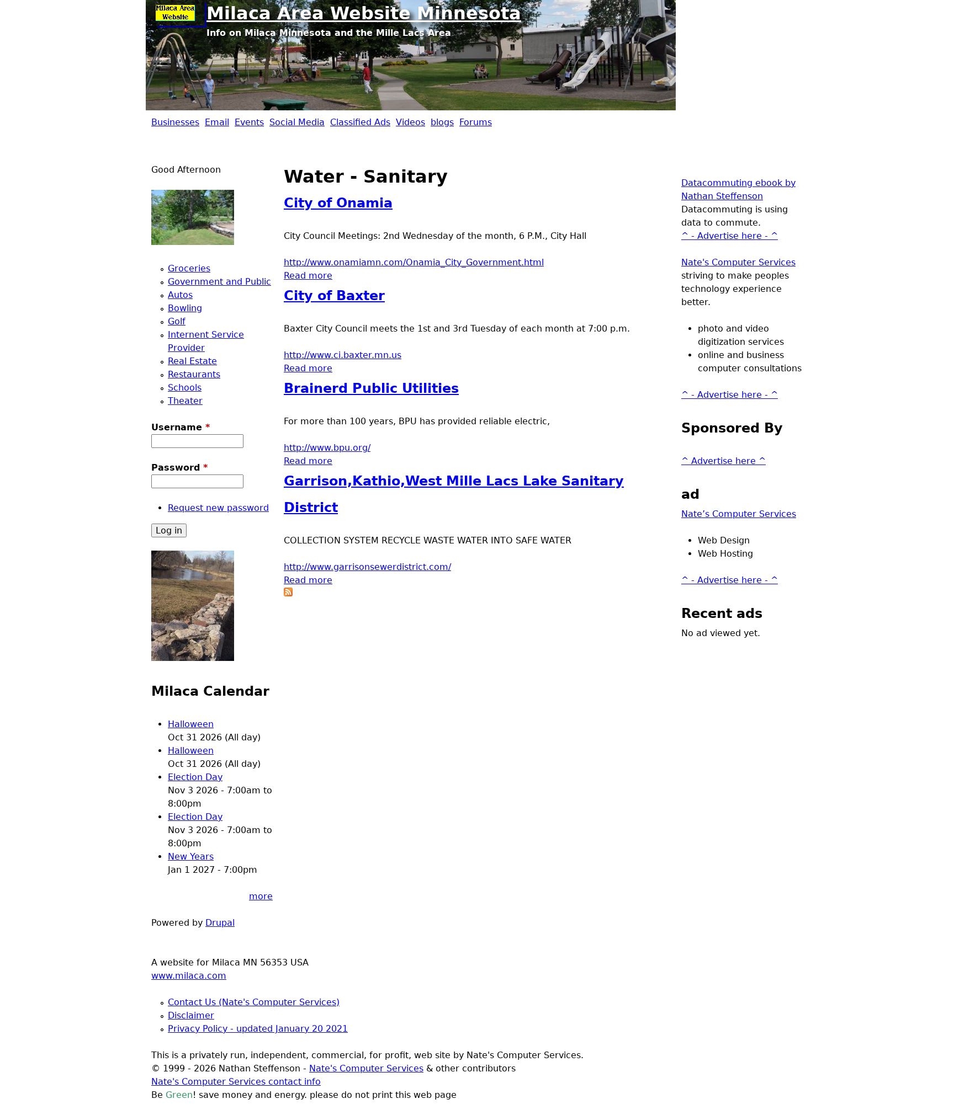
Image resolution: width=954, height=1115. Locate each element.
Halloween (191, 724)
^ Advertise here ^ (723, 461)
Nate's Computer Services (738, 262)
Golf (177, 321)
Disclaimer (191, 1015)
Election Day (195, 777)
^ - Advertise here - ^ (729, 236)
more (261, 896)
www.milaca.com (188, 975)
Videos (410, 122)
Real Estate (192, 361)
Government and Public (219, 281)
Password (179, 467)
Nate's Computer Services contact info (236, 1081)
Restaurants (194, 374)
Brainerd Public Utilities (371, 388)
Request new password (218, 508)
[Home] (178, 14)
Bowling (185, 308)
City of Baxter (334, 295)
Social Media (297, 122)
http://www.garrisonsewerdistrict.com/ (367, 567)
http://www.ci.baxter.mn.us (342, 355)
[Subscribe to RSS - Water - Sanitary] (288, 593)
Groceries (189, 268)
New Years (191, 856)
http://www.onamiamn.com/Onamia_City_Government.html (414, 262)
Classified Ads (360, 122)
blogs (442, 122)
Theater (185, 401)
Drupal (220, 922)
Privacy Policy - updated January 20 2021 (258, 1028)
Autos (180, 295)
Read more (308, 275)
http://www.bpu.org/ (327, 447)
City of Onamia (338, 203)
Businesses (175, 122)
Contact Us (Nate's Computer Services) (254, 1002)
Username (180, 427)
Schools (185, 387)
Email (217, 122)
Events (249, 122)
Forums (475, 122)
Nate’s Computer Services (738, 514)
